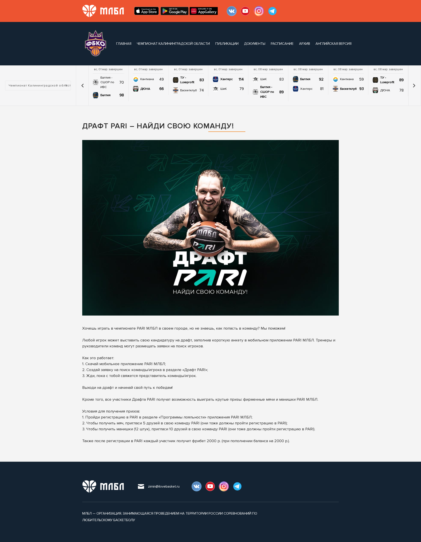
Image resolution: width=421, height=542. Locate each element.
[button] (82, 85)
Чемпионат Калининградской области (173, 43)
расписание (282, 43)
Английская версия (333, 43)
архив (304, 43)
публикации (227, 43)
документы (254, 43)
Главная (123, 43)
